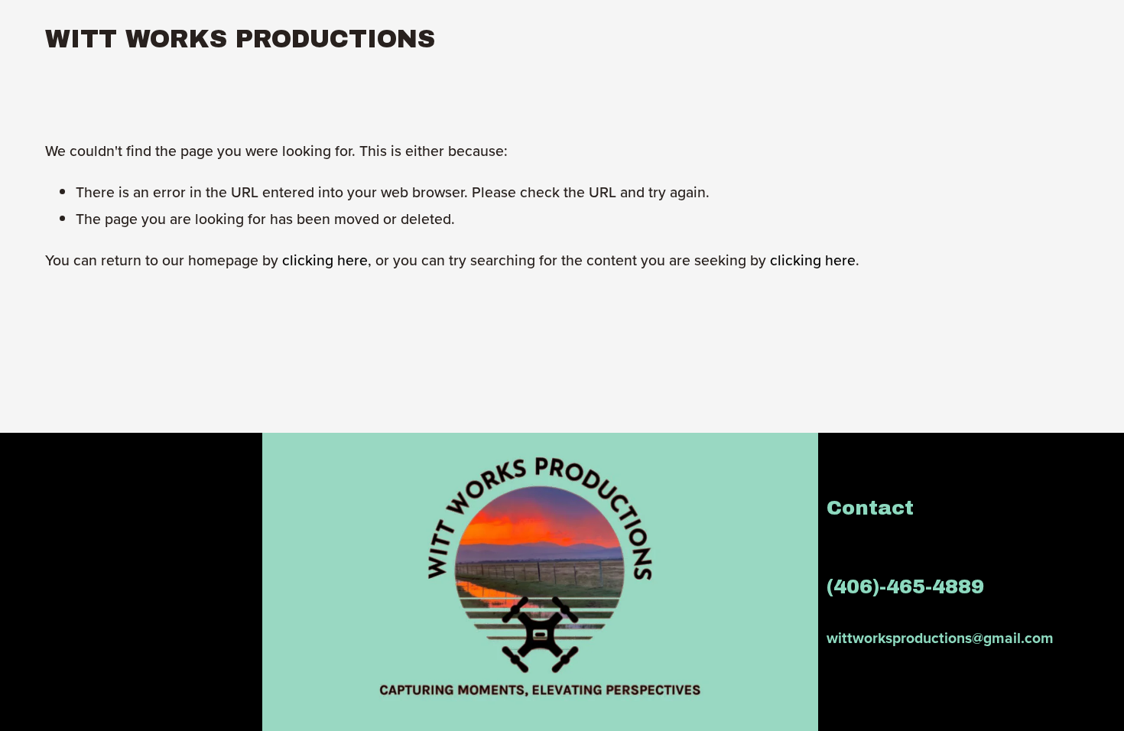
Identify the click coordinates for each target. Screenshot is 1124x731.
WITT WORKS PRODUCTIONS (240, 39)
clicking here (325, 260)
